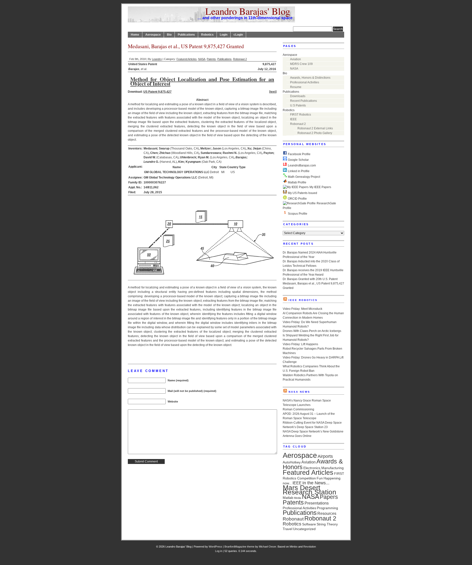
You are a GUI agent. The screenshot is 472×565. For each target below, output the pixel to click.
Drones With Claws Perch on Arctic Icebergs (312, 331)
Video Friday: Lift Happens (300, 344)
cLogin (238, 34)
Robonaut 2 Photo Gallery (314, 133)
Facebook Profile (298, 154)
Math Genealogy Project (303, 176)
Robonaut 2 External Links (315, 128)
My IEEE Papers (320, 187)
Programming (327, 508)
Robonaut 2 (240, 59)
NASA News (299, 391)
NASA (201, 59)
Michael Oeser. (268, 546)
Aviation (295, 59)
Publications (186, 34)
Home (135, 34)
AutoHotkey (292, 462)
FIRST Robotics (300, 114)
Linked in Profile (298, 171)
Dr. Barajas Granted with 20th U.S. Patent (310, 279)
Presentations (317, 503)
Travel (287, 529)
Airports (325, 456)
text (273, 91)
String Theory (327, 524)
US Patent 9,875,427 (157, 91)
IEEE (293, 119)
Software (309, 524)
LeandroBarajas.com (301, 165)
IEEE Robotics (303, 300)
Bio (169, 34)
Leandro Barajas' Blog (247, 11)
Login (223, 34)
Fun (320, 478)
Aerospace (153, 34)
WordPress (215, 546)
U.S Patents (298, 105)
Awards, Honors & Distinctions (310, 77)
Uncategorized (304, 529)
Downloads (297, 96)
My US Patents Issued (302, 193)
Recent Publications (303, 101)
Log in (218, 551)
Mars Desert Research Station (309, 490)
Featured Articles (187, 59)
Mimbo (293, 546)
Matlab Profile (296, 182)
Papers (329, 497)
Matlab (288, 498)
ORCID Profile (297, 198)
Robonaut (293, 518)
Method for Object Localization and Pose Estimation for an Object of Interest (202, 81)
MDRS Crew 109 (301, 64)
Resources (326, 513)
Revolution (309, 546)
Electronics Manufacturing (323, 468)
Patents (211, 59)
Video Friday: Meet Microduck (302, 309)
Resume (295, 87)
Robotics (207, 34)
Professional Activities (304, 82)
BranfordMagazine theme (239, 546)
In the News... (315, 482)
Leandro (157, 59)
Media (297, 497)
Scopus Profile (297, 213)
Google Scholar (298, 160)
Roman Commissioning (298, 409)
